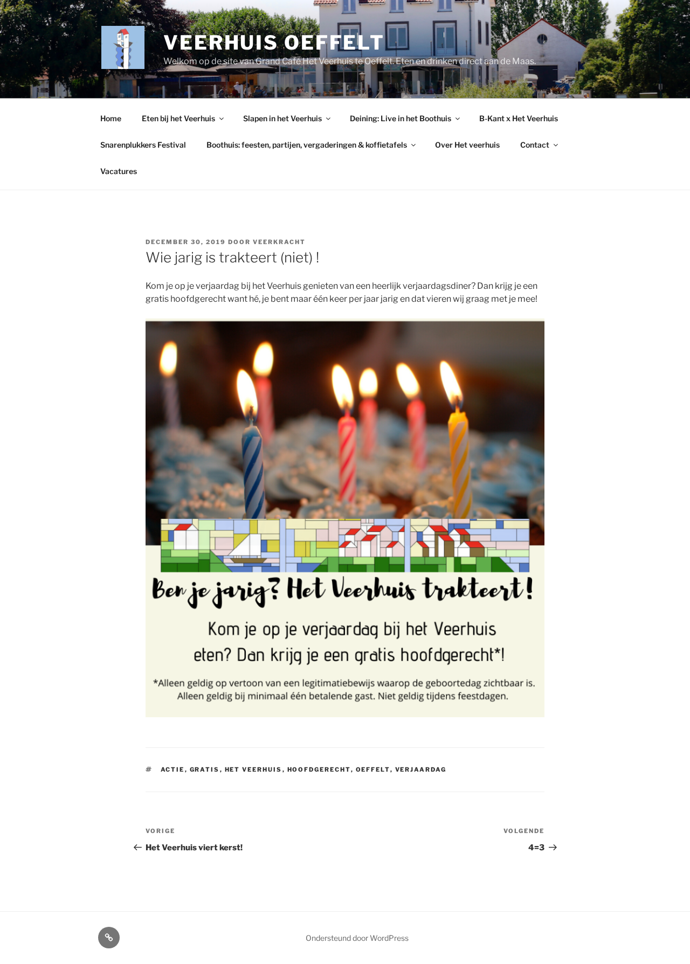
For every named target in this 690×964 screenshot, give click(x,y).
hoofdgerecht (319, 769)
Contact (534, 144)
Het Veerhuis (253, 769)
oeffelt (373, 769)
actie (173, 769)
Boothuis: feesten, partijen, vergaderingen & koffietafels (306, 144)
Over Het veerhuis (467, 144)
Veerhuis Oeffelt (274, 42)
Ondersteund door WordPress (357, 937)
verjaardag (421, 769)
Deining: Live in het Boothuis (400, 118)
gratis (205, 769)
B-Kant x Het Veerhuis (518, 118)
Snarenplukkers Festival (143, 144)
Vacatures (118, 171)
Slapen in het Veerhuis (282, 118)
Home (110, 118)
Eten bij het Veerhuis (178, 118)
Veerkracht (279, 242)
